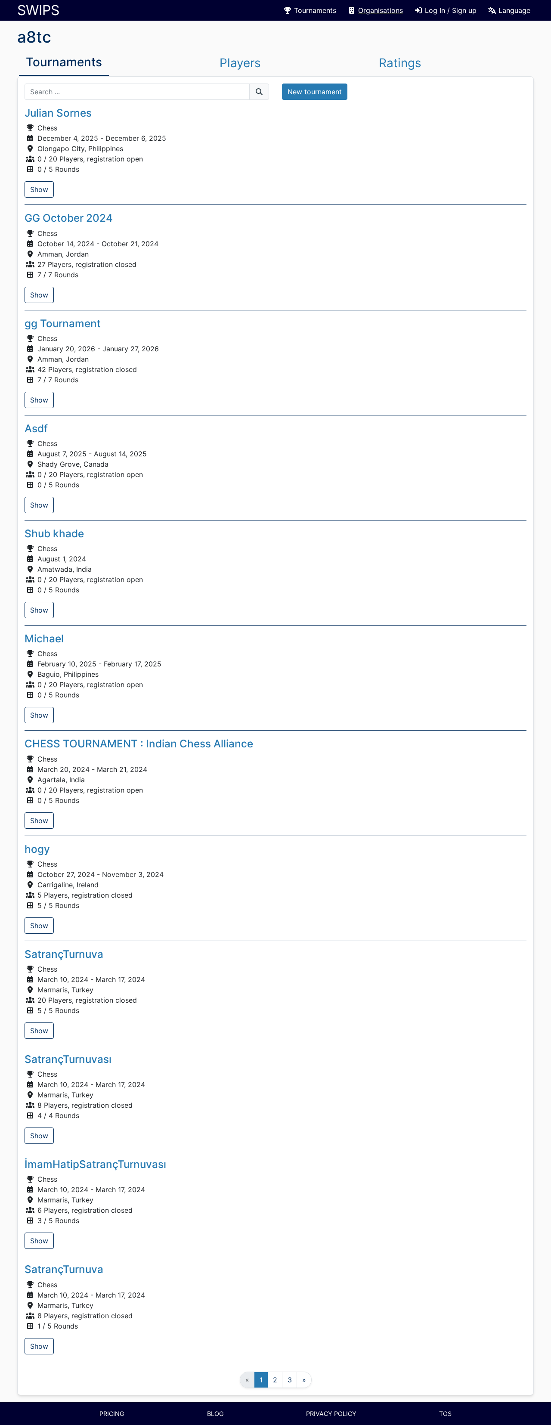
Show (39, 189)
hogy (37, 849)
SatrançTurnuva (64, 954)
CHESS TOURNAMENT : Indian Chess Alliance (139, 743)
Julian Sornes (58, 112)
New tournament (315, 91)
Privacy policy (331, 1413)
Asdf (36, 428)
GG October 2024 (69, 217)
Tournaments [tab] (64, 62)
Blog (215, 1413)
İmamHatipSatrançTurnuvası (95, 1164)
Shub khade (54, 533)
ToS (445, 1413)
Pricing (111, 1413)
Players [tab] (240, 63)
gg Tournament (63, 323)
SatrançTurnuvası (68, 1059)
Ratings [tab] (400, 63)
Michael (44, 638)
